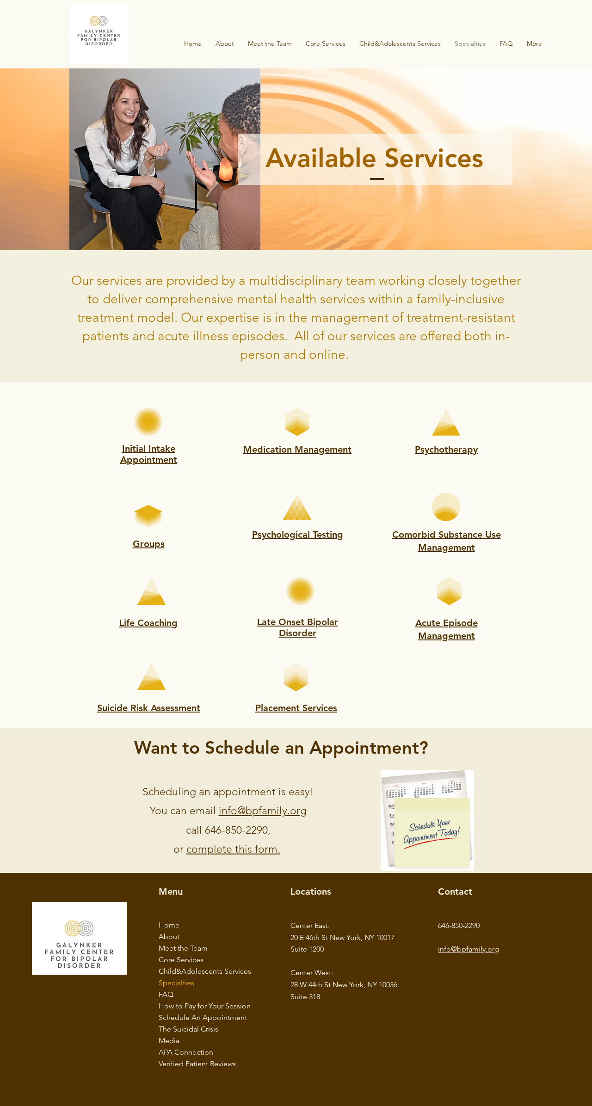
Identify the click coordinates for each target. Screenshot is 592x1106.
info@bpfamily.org (263, 811)
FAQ (166, 994)
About (169, 936)
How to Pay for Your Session (187, 1006)
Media (169, 1040)
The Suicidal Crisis (187, 1029)
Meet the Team (183, 948)
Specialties (176, 982)
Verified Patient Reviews (187, 1063)
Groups (149, 543)
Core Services (181, 959)
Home (169, 925)
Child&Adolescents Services (187, 971)
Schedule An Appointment (187, 1017)
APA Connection (186, 1052)
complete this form (232, 849)
